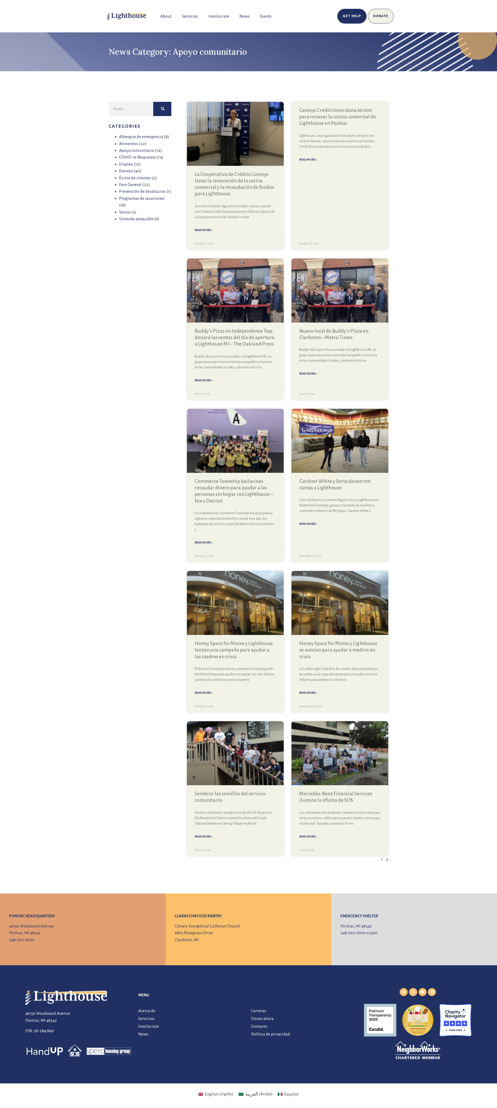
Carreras (258, 1011)
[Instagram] (413, 992)
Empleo (126, 164)
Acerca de (146, 1011)
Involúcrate (218, 16)
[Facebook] (404, 992)
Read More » (204, 230)
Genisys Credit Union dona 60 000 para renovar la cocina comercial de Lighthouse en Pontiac (337, 117)
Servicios (190, 16)
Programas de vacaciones (141, 198)
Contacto (259, 1026)
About (166, 16)
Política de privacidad (270, 1034)
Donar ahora (262, 1018)
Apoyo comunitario (136, 150)
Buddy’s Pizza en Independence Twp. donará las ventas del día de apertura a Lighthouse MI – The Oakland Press (234, 337)
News (244, 16)
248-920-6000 (21, 940)
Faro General (130, 184)
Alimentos (128, 143)
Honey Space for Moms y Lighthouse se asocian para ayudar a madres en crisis (338, 650)
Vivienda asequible (136, 219)
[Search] (162, 109)
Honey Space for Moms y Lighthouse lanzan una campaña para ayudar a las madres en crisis (234, 650)
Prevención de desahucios (142, 191)
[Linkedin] (432, 992)
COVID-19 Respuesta (137, 157)
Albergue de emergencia (141, 136)
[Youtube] (423, 992)
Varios (124, 212)
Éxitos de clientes (135, 178)
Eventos (126, 171)
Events (266, 16)
